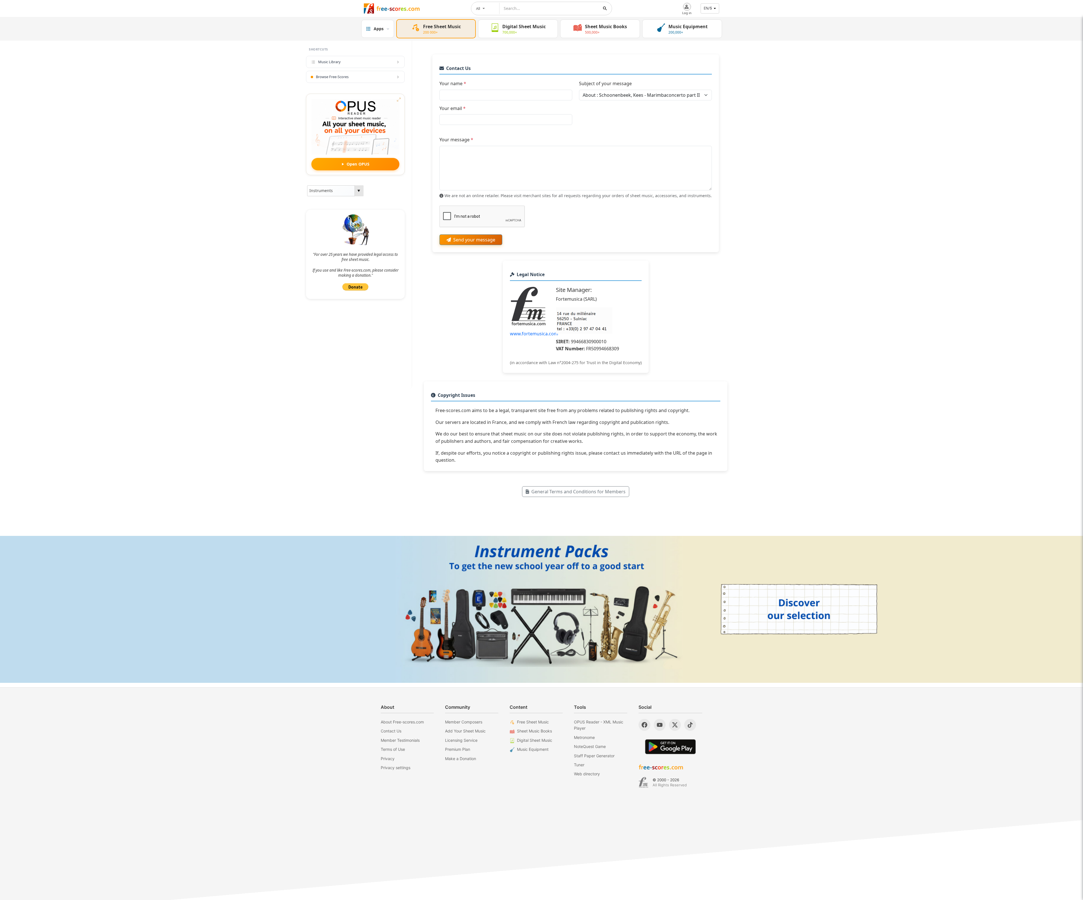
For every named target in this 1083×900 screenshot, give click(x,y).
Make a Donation (460, 758)
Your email (452, 108)
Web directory (587, 773)
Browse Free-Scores (332, 76)
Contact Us (391, 731)
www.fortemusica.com (534, 334)
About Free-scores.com (402, 721)
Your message (456, 140)
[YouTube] (660, 725)
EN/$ (708, 8)
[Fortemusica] (643, 782)
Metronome (584, 737)
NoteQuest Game (590, 746)
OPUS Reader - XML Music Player (598, 724)
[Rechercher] (605, 8)
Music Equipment (533, 749)
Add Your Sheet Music (465, 731)
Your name (452, 83)
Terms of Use (393, 749)
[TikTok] (690, 725)
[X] (675, 725)
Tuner (579, 764)
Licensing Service (461, 740)
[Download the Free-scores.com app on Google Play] (670, 746)
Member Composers (463, 721)
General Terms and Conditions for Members (578, 491)
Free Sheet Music (533, 721)
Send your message (474, 240)
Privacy (388, 758)
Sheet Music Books (534, 731)
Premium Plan (457, 749)
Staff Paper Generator (594, 755)
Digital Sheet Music (534, 740)
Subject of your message (605, 83)
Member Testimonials (400, 740)
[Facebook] (644, 725)
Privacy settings (395, 767)
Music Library (329, 61)
